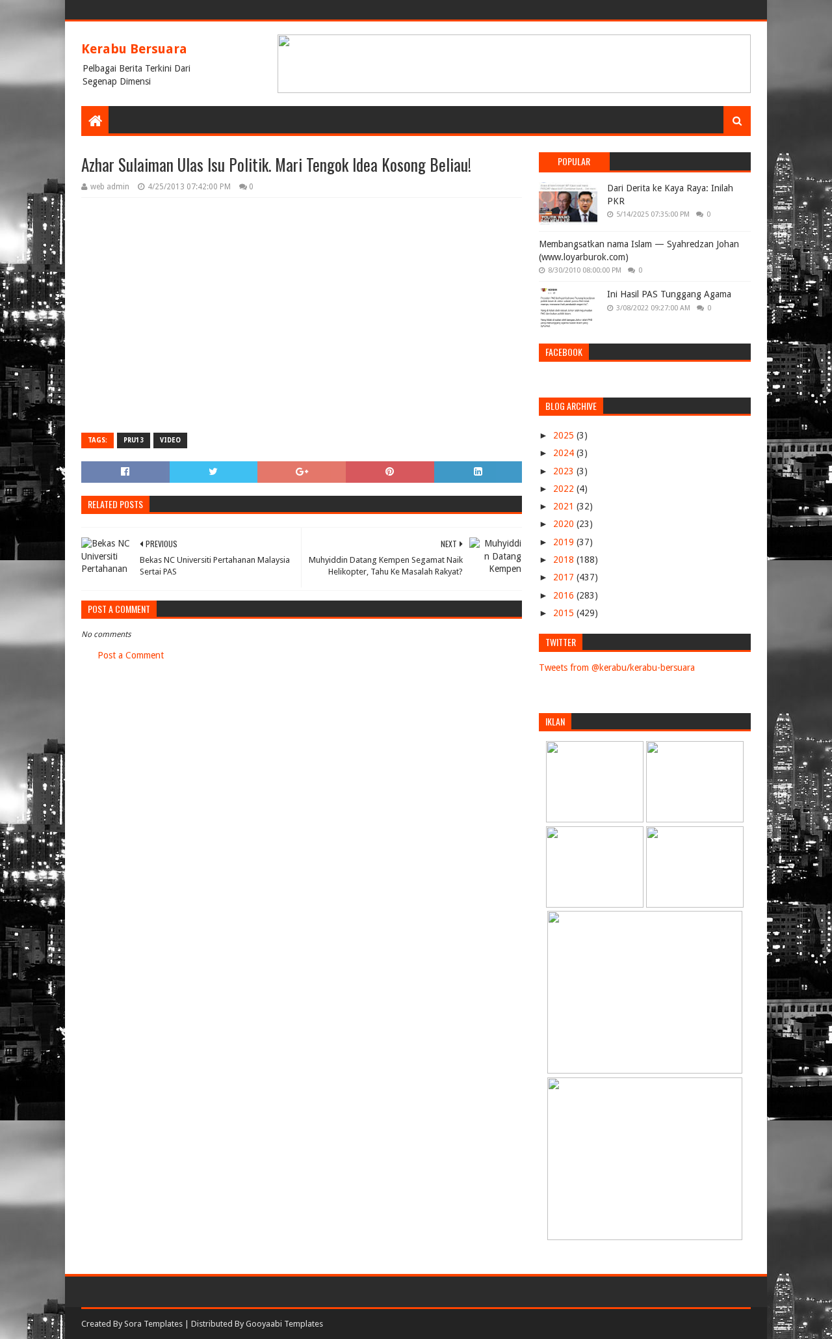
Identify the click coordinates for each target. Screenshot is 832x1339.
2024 (565, 453)
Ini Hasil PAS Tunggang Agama (669, 294)
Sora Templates (153, 1324)
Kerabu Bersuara (134, 49)
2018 (565, 559)
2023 (565, 471)
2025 (565, 435)
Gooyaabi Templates (284, 1324)
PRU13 (134, 440)
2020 (565, 524)
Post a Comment (131, 655)
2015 (565, 613)
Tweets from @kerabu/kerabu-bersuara (617, 667)
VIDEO (170, 440)
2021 (565, 506)
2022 (565, 488)
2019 (565, 542)
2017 (565, 577)
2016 (565, 595)
